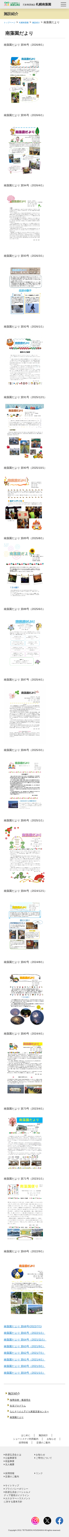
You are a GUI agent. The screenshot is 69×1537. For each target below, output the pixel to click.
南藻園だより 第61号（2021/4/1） (24, 1359)
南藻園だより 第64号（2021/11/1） (25, 1339)
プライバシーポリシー (16, 1488)
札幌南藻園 (24, 22)
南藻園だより (17, 1417)
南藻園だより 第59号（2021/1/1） (24, 1372)
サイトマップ (12, 1485)
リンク (39, 1473)
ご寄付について (43, 1458)
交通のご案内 (43, 1442)
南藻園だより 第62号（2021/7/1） (24, 1352)
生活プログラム (18, 1405)
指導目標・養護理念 (20, 1400)
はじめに (25, 1435)
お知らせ (51, 1439)
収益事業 (9, 1461)
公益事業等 (11, 1458)
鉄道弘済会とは (13, 1454)
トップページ (9, 22)
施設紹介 (36, 22)
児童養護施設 (37, 4)
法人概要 (9, 1464)
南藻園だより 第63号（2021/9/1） (24, 1346)
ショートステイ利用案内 (25, 1439)
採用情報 (23, 1442)
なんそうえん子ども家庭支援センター (29, 1411)
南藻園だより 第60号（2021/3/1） (24, 1366)
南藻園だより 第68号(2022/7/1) (23, 1326)
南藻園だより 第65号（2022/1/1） (24, 1332)
